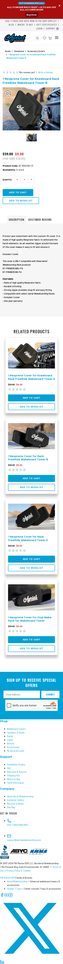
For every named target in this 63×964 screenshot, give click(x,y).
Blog (11, 24)
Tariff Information (15, 782)
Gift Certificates (46, 24)
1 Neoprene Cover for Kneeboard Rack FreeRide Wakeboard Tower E (31, 377)
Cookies (27, 870)
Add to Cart (31, 398)
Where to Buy (25, 24)
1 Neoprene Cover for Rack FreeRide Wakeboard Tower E (28, 538)
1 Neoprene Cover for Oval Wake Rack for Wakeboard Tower (29, 619)
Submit (50, 694)
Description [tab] (16, 219)
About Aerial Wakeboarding (20, 796)
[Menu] (57, 37)
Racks (10, 736)
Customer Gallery (15, 799)
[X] (31, 928)
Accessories (13, 747)
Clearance (19, 51)
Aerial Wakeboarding (17, 881)
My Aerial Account (15, 750)
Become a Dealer (15, 803)
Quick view (48, 341)
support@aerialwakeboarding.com (24, 839)
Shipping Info (13, 775)
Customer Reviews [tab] (40, 219)
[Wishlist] (44, 38)
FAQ (8, 768)
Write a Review (45, 72)
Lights (10, 739)
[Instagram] (10, 894)
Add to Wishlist (21, 200)
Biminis (10, 743)
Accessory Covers (36, 51)
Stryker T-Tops (14, 888)
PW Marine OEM (7, 877)
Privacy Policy (13, 870)
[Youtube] (6, 894)
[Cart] (50, 38)
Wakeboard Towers (16, 728)
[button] (52, 28)
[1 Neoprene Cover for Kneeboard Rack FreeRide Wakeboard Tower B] (31, 108)
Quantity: (7, 179)
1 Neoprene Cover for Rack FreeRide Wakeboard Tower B (28, 458)
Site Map (11, 807)
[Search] (37, 38)
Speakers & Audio (15, 732)
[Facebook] (2, 894)
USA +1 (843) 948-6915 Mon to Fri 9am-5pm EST (31, 21)
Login (39, 28)
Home (7, 51)
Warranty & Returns (17, 771)
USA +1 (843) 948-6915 (17, 824)
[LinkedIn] (2, 961)
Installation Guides (16, 764)
